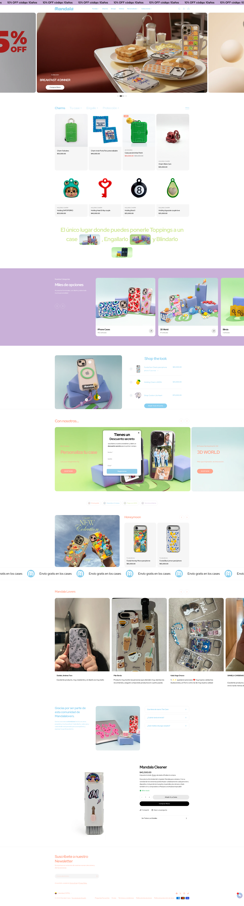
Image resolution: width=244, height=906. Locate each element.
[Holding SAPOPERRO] (71, 187)
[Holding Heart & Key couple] (105, 187)
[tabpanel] (122, 165)
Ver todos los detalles (149, 818)
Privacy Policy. (83, 883)
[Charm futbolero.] (71, 130)
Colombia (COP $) (63, 893)
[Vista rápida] (85, 118)
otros (187, 108)
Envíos (114, 898)
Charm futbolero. (63, 151)
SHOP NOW (68, 471)
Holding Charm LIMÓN (153, 382)
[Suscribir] (97, 876)
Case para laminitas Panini (134, 153)
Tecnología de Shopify (78, 898)
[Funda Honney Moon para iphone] (140, 539)
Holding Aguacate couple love (169, 210)
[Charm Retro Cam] (172, 136)
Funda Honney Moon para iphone (138, 561)
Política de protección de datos (164, 898)
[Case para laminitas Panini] (138, 130)
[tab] (60, 108)
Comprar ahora (164, 804)
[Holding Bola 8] (138, 187)
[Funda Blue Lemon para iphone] (173, 539)
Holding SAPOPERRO (65, 210)
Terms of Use (73, 883)
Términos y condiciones (126, 898)
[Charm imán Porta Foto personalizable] (105, 130)
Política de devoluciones (144, 898)
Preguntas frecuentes (102, 898)
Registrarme (122, 471)
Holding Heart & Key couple (100, 210)
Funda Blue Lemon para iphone (170, 561)
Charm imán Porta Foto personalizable (104, 151)
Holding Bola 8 (130, 210)
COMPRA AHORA (50, 87)
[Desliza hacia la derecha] (63, 306)
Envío (154, 775)
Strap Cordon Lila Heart (153, 395)
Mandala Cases (66, 898)
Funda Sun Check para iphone (155, 367)
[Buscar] (179, 9)
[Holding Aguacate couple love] (172, 187)
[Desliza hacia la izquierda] (57, 306)
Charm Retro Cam (165, 164)
